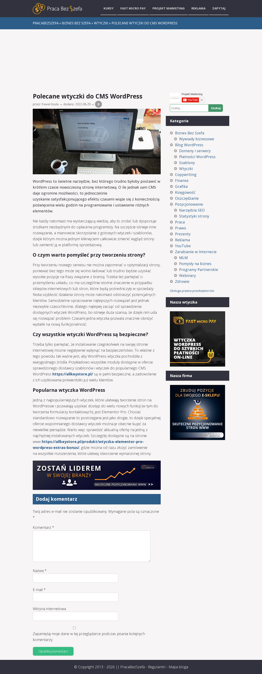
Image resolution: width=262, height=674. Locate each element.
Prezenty (183, 233)
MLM (183, 257)
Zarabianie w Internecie (196, 251)
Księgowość (185, 192)
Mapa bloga (178, 666)
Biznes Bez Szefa (189, 132)
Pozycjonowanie (189, 204)
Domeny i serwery (195, 150)
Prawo (180, 227)
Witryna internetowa (49, 608)
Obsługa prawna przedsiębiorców (192, 291)
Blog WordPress (189, 144)
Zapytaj (219, 8)
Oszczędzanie (187, 198)
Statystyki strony (194, 216)
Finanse (182, 180)
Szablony (187, 162)
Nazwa (40, 570)
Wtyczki (186, 168)
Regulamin (156, 666)
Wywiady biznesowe (196, 138)
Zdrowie (182, 281)
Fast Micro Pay (133, 8)
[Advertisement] (131, 60)
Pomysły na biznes (195, 263)
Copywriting (185, 174)
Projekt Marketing (168, 8)
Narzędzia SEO (192, 210)
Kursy (109, 8)
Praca (180, 222)
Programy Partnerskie (198, 269)
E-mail (39, 589)
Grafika (181, 186)
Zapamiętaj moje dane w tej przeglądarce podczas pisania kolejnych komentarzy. (89, 636)
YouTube (183, 245)
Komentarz (43, 527)
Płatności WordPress (197, 156)
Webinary (187, 275)
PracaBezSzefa (132, 666)
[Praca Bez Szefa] (57, 8)
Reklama (198, 8)
